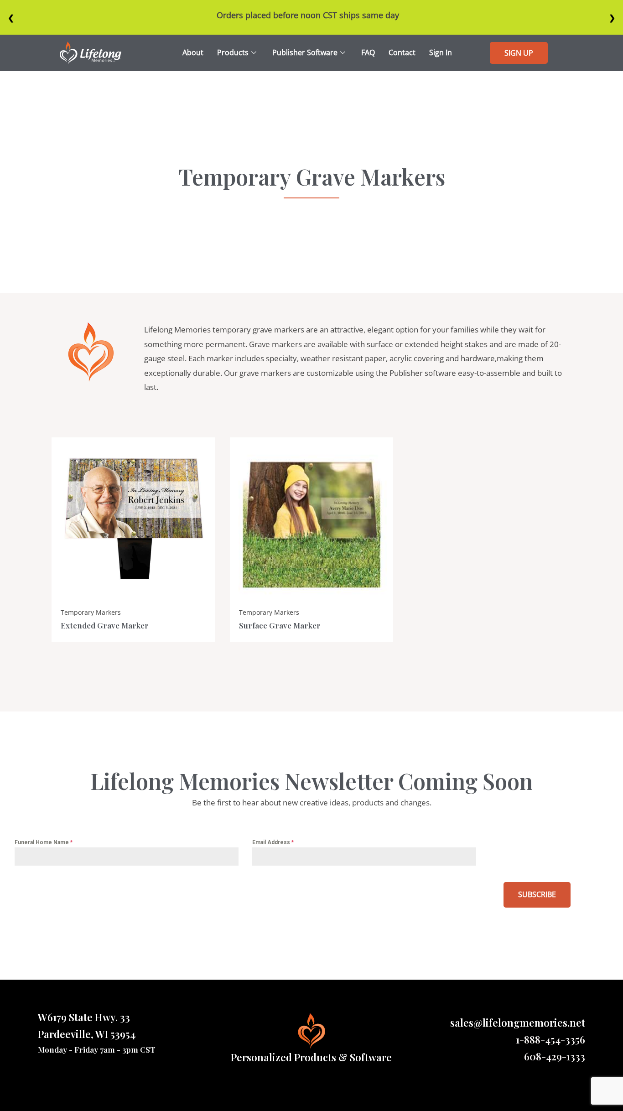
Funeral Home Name (44, 842)
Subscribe (537, 894)
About (192, 52)
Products (233, 52)
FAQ (368, 52)
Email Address (273, 842)
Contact (402, 52)
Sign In (440, 52)
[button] (519, 53)
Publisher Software (304, 52)
